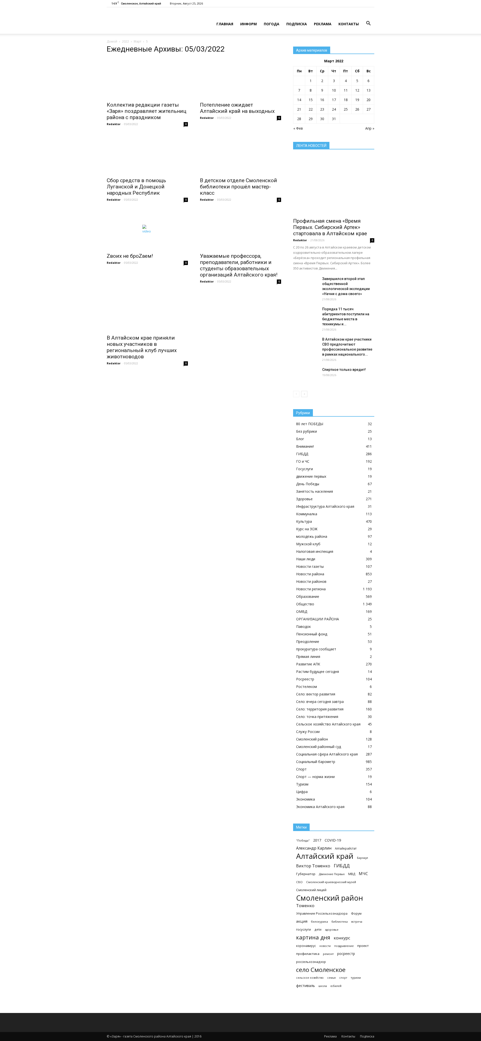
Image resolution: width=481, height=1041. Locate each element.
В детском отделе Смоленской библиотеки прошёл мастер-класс (238, 186)
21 (299, 109)
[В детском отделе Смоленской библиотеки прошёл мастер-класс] (240, 154)
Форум (356, 913)
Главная (224, 24)
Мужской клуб (308, 544)
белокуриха (319, 921)
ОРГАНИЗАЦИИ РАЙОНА (317, 619)
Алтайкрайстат (345, 848)
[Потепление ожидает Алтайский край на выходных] (240, 79)
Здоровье (304, 498)
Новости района (310, 574)
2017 (317, 840)
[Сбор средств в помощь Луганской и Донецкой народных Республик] (147, 154)
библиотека (339, 921)
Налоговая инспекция (314, 551)
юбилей (335, 986)
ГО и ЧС (302, 461)
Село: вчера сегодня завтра (320, 701)
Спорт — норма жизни (315, 776)
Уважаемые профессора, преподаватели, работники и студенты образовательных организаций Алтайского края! (238, 265)
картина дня (313, 937)
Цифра (302, 791)
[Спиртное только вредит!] (305, 376)
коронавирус (306, 946)
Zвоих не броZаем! (130, 256)
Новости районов (311, 581)
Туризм (302, 784)
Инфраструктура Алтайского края (325, 506)
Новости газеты (310, 566)
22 (311, 109)
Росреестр (305, 679)
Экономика (305, 799)
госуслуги (303, 929)
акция (301, 921)
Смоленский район (312, 739)
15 (311, 99)
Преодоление (307, 641)
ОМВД (301, 611)
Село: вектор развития (315, 694)
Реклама (322, 24)
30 (322, 118)
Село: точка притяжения (317, 716)
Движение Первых (332, 874)
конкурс (342, 937)
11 (346, 90)
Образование (307, 596)
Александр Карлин (313, 848)
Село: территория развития (319, 709)
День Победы (307, 483)
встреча (356, 921)
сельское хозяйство (310, 977)
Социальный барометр (315, 761)
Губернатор (305, 874)
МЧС (363, 873)
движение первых (311, 476)
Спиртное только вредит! (344, 370)
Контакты (348, 24)
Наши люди (305, 559)
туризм (356, 977)
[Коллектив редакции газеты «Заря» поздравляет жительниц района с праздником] (147, 79)
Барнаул (362, 858)
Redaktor (114, 124)
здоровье (331, 929)
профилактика (307, 953)
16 (322, 99)
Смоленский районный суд (318, 746)
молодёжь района (311, 536)
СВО (299, 882)
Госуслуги (304, 468)
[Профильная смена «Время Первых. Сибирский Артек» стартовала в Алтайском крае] (333, 185)
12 (357, 90)
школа (322, 986)
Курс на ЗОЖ (306, 529)
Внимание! (305, 446)
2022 (125, 41)
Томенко (305, 905)
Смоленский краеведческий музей (331, 882)
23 (322, 109)
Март (137, 41)
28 (299, 118)
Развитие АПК (308, 664)
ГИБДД (302, 453)
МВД (351, 874)
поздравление (344, 946)
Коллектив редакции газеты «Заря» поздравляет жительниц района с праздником (146, 111)
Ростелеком (306, 686)
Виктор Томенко (313, 866)
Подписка (296, 24)
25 (346, 109)
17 (334, 99)
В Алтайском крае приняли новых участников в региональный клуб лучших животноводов (142, 347)
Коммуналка (306, 513)
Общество (305, 604)
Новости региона (311, 589)
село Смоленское (320, 969)
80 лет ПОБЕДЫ (309, 423)
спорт (343, 977)
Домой (112, 41)
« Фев (298, 128)
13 (369, 90)
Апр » (369, 128)
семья (331, 977)
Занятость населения (314, 491)
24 (334, 109)
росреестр (346, 953)
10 (334, 90)
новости (325, 946)
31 (334, 118)
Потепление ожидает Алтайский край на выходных (237, 108)
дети (317, 929)
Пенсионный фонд (311, 634)
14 (299, 99)
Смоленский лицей (311, 890)
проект (363, 945)
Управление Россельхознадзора (321, 913)
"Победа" (303, 840)
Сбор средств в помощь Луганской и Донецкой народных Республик (136, 186)
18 (346, 99)
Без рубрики (306, 431)
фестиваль (305, 985)
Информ (248, 24)
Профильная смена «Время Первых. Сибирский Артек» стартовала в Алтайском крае (330, 227)
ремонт (328, 954)
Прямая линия (308, 656)
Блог (300, 438)
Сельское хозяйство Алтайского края (328, 724)
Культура (304, 521)
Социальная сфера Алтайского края (327, 754)
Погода (271, 24)
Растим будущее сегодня (317, 671)
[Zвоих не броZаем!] (147, 230)
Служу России (308, 731)
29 (311, 118)
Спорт (301, 769)
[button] (368, 24)
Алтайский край (324, 856)
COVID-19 (333, 840)
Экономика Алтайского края (320, 806)
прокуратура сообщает (316, 649)
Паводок (303, 626)
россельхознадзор (311, 961)
